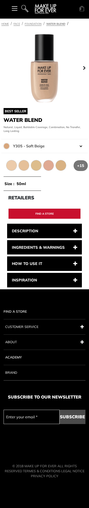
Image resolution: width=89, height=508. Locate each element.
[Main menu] (14, 8)
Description (25, 230)
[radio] (9, 163)
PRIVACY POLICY (44, 476)
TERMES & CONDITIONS (42, 471)
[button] (5, 68)
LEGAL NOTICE (72, 471)
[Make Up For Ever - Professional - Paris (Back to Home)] (45, 9)
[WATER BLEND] (44, 68)
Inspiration (24, 280)
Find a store (44, 213)
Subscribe (72, 417)
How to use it (27, 263)
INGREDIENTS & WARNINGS (38, 247)
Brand (11, 372)
